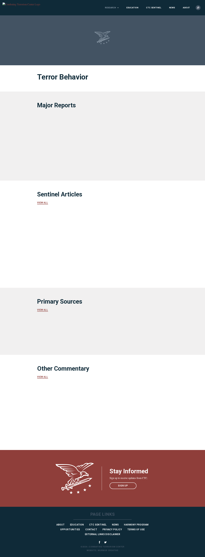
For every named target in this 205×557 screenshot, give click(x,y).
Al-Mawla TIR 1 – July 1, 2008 (60, 327)
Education (132, 8)
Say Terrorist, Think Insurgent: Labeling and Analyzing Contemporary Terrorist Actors (132, 398)
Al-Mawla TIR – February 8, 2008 (128, 324)
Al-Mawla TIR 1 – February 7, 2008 (129, 340)
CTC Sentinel (153, 8)
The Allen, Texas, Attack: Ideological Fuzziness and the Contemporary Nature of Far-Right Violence (66, 259)
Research (110, 8)
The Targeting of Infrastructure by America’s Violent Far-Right (129, 257)
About (186, 8)
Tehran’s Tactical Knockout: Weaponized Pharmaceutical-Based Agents (65, 224)
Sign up (123, 485)
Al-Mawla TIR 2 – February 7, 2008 (64, 340)
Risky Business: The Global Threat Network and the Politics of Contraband (64, 129)
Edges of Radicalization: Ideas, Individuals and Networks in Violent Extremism (130, 129)
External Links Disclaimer (102, 534)
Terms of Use (136, 529)
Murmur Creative (108, 550)
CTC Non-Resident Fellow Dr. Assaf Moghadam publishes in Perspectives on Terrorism (67, 398)
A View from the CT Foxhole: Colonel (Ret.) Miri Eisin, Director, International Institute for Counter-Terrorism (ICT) (131, 226)
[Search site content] (198, 7)
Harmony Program (136, 524)
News (172, 8)
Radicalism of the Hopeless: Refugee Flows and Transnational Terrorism (132, 427)
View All (42, 202)
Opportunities (70, 529)
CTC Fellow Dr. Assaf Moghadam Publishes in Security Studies (63, 427)
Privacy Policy (112, 529)
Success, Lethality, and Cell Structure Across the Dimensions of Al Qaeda (67, 157)
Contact (91, 529)
